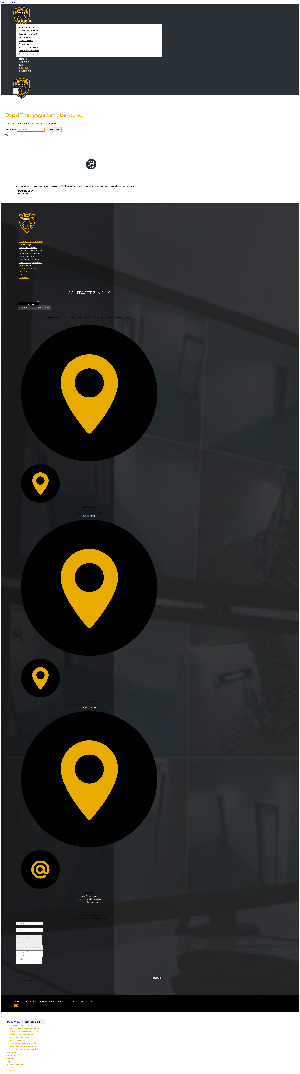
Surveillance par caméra (29, 54)
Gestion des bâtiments (29, 51)
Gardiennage (24, 44)
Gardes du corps (26, 41)
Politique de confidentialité (65, 1001)
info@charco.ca (89, 896)
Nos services (13, 1022)
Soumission (25, 71)
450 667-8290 (89, 516)
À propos (24, 62)
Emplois (23, 59)
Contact (24, 278)
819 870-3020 (89, 707)
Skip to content (8, 2)
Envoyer (157, 978)
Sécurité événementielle (30, 34)
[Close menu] (1, 1014)
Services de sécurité (31, 242)
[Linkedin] (16, 1006)
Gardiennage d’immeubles (30, 31)
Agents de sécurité (27, 27)
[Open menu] (15, 91)
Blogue (24, 68)
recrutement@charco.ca (89, 899)
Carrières (11, 1052)
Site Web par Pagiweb (86, 1001)
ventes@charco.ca (89, 902)
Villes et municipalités (28, 47)
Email (19, 973)
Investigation (25, 265)
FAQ (21, 65)
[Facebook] (14, 1006)
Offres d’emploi (28, 269)
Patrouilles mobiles (27, 37)
